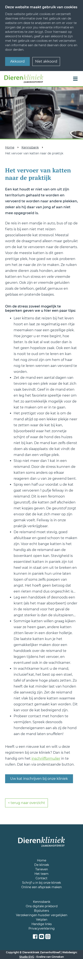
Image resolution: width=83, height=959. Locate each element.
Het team (41, 874)
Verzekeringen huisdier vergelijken (41, 915)
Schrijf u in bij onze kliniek (41, 883)
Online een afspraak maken (41, 887)
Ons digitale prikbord (41, 906)
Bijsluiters (41, 911)
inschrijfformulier (45, 758)
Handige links (41, 924)
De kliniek (41, 865)
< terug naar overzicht (26, 803)
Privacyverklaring (42, 928)
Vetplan (41, 919)
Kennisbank (30, 147)
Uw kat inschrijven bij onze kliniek (39, 779)
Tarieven (41, 869)
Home (9, 147)
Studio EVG (26, 956)
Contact (41, 878)
